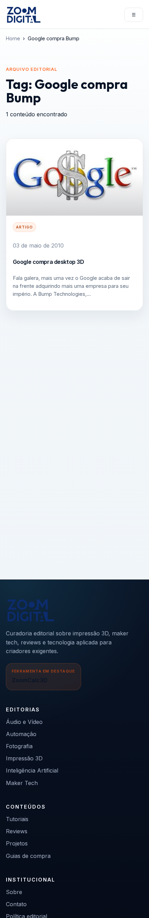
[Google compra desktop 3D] (74, 177)
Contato (16, 904)
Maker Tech (22, 782)
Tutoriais (17, 819)
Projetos (17, 843)
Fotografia (19, 746)
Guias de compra (28, 855)
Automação (21, 734)
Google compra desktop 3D (48, 261)
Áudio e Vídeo (24, 721)
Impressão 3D (24, 758)
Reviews (16, 831)
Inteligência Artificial (32, 770)
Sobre (14, 891)
